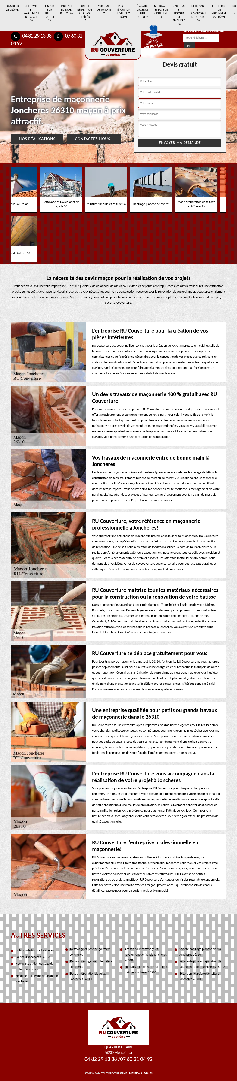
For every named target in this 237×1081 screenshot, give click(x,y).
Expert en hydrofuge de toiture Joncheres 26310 (199, 976)
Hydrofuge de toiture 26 (104, 10)
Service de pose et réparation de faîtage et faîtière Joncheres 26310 (202, 964)
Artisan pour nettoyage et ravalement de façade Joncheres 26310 (146, 955)
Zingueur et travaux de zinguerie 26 (179, 15)
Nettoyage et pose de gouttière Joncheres (90, 952)
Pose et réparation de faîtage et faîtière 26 (84, 13)
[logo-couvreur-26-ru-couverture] (113, 45)
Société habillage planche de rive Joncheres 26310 (200, 952)
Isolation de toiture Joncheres (35, 950)
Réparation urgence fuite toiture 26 (142, 11)
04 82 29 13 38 (36, 36)
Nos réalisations (37, 139)
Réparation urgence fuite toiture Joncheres (91, 964)
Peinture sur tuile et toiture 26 (49, 13)
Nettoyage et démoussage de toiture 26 (198, 13)
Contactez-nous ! (94, 139)
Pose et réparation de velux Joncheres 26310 (88, 976)
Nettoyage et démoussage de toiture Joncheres (34, 966)
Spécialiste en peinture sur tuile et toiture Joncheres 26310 (147, 969)
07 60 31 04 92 (136, 1059)
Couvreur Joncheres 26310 (33, 957)
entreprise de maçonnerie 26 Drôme (219, 11)
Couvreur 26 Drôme (12, 8)
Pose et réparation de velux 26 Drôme (123, 11)
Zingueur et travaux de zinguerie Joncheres (37, 978)
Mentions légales (141, 1073)
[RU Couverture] (118, 1027)
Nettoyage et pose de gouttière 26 (161, 11)
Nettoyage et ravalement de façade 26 (31, 13)
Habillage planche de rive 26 (66, 10)
